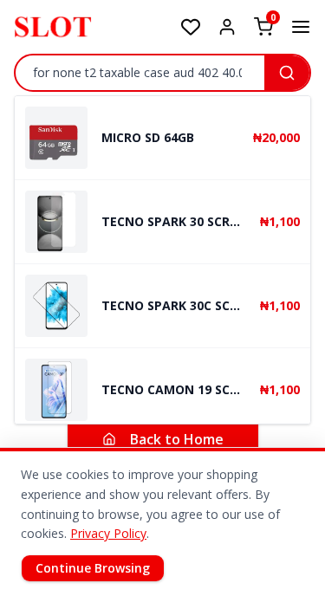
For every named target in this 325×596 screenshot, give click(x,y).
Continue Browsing (93, 568)
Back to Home (177, 439)
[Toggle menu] (300, 26)
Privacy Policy (108, 533)
